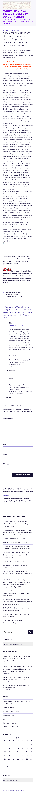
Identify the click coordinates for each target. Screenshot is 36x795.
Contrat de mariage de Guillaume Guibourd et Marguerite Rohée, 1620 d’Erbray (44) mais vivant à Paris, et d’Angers (17, 669)
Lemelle (17, 299)
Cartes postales (8, 707)
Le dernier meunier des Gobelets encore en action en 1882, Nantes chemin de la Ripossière (18, 593)
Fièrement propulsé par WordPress (13, 790)
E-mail (5, 454)
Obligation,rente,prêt (15, 296)
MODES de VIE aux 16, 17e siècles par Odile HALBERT (17, 14)
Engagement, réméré (14, 292)
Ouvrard (24, 299)
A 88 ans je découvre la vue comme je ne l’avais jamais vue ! (17, 574)
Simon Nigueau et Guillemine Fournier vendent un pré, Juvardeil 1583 (18, 555)
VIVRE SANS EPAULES (10, 727)
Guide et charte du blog (17, 539)
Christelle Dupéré (9, 620)
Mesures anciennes (9, 715)
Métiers (5, 719)
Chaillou (9, 299)
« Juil (9, 766)
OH (18, 30)
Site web (6, 464)
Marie (11, 323)
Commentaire (8, 418)
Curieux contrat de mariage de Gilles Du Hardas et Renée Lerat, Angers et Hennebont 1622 (17, 524)
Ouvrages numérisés (10, 723)
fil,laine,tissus (12, 294)
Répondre (12, 371)
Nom (5, 444)
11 (9, 752)
